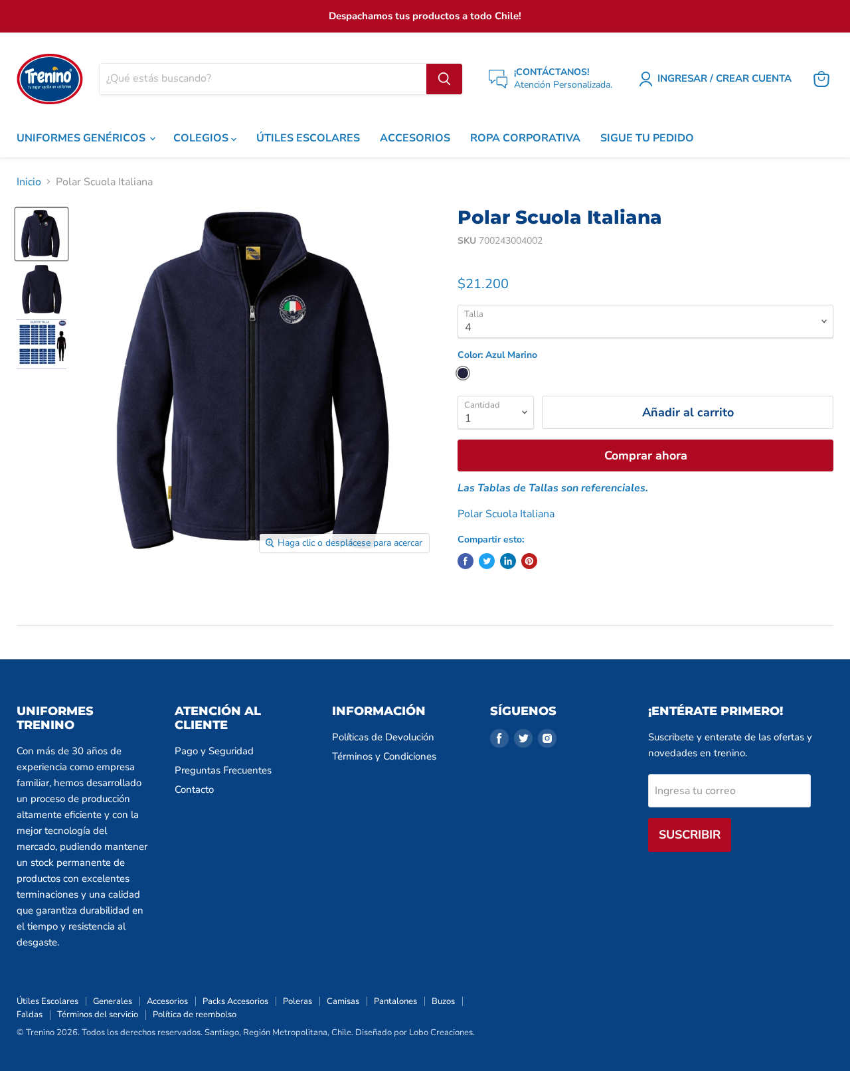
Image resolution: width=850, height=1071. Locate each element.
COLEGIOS (202, 138)
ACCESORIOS (415, 138)
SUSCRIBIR (690, 835)
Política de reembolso (194, 1015)
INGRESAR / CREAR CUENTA (724, 78)
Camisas (343, 1001)
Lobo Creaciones (441, 1032)
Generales (112, 1001)
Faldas (29, 1015)
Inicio (29, 182)
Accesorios (167, 1001)
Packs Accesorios (235, 1001)
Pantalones (395, 1001)
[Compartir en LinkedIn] (508, 561)
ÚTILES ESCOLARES (308, 138)
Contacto (194, 789)
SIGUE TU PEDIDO (647, 138)
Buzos (443, 1001)
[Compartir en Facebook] (465, 561)
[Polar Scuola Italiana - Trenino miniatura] (41, 234)
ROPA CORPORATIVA (525, 138)
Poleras (297, 1001)
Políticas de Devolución (383, 737)
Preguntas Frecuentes (223, 770)
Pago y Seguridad (214, 751)
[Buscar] (444, 79)
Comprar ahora (645, 455)
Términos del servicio (97, 1015)
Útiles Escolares (47, 1001)
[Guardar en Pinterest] (529, 561)
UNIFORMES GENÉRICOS (82, 138)
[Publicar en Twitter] (487, 561)
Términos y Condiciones (384, 756)
